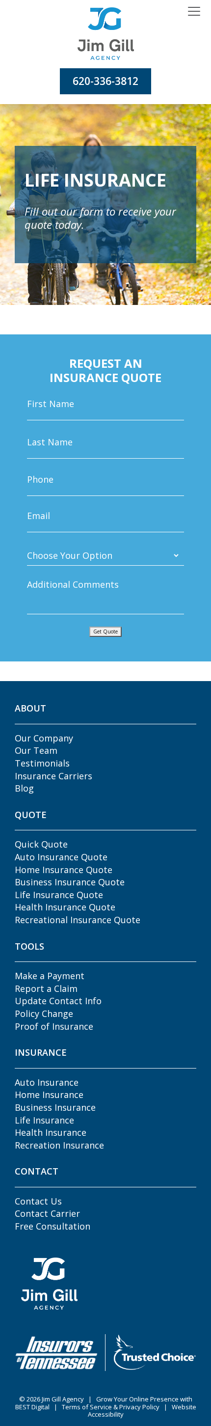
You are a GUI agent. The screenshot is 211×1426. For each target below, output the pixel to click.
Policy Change (44, 1013)
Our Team (36, 750)
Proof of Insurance (54, 1026)
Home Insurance (49, 1094)
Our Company (44, 738)
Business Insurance (55, 1107)
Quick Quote (41, 844)
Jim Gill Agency (63, 1399)
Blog (24, 788)
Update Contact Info (58, 1001)
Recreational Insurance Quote (77, 920)
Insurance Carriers (53, 776)
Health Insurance (50, 1132)
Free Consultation (52, 1226)
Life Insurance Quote (59, 895)
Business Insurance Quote (70, 882)
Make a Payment (49, 976)
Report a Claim (46, 988)
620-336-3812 (105, 81)
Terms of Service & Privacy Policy (110, 1406)
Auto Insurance (47, 1082)
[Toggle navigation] (194, 12)
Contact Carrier (47, 1213)
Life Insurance (44, 1120)
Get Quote (105, 631)
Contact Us (38, 1201)
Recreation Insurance (59, 1145)
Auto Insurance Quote (61, 857)
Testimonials (42, 763)
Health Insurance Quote (65, 907)
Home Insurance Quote (63, 870)
